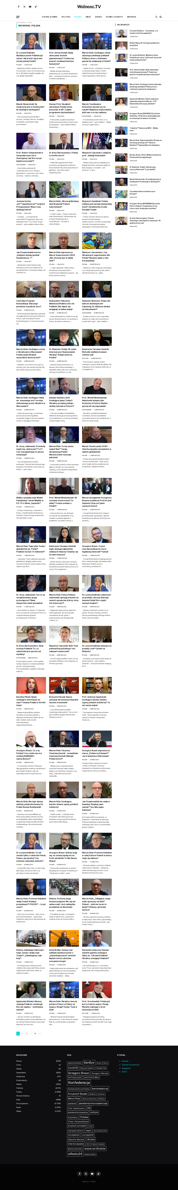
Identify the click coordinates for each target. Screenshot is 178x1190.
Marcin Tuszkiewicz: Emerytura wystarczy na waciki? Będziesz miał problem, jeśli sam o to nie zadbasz (97, 108)
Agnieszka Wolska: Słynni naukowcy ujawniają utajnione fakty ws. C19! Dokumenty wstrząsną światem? (144, 101)
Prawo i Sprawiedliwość (78, 1121)
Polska (77, 17)
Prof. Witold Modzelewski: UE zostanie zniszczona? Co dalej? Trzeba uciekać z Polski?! (63, 501)
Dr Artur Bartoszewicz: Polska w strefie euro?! (63, 154)
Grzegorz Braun (78, 1073)
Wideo (18, 1111)
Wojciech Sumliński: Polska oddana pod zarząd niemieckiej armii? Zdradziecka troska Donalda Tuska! (97, 205)
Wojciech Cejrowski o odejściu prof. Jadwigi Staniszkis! (96, 154)
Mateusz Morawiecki (90, 1099)
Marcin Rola (74, 1098)
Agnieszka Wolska (74, 1063)
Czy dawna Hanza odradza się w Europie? (142, 192)
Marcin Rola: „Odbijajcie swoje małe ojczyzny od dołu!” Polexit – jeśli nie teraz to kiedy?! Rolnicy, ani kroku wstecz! (96, 904)
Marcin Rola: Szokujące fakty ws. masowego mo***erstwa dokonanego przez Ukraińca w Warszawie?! (30, 401)
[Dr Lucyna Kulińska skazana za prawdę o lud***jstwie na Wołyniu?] (97, 634)
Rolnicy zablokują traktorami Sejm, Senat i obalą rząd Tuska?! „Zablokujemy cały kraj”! (30, 954)
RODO (124, 1072)
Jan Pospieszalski (74, 1077)
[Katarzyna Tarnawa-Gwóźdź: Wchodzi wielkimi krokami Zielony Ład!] (97, 337)
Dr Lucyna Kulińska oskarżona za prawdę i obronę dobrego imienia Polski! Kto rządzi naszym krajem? (96, 599)
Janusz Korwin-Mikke (91, 1077)
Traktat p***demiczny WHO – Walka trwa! (144, 129)
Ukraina (91, 1139)
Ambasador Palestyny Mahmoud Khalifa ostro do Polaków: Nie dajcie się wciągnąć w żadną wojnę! (61, 305)
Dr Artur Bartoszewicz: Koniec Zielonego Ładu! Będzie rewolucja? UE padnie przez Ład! (145, 220)
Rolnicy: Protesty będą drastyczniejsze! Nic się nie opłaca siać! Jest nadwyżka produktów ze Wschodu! (62, 902)
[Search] (160, 17)
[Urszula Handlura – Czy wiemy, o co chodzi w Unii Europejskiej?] (121, 33)
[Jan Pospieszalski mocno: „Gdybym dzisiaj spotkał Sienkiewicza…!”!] (31, 240)
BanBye (89, 1062)
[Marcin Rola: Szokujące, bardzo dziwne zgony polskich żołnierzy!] (64, 790)
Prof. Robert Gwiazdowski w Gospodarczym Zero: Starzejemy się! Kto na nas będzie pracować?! (29, 156)
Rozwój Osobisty (114, 17)
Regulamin (126, 1068)
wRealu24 (75, 1154)
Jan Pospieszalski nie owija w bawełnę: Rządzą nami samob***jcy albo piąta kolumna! (96, 805)
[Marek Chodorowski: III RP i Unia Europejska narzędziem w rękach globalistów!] (97, 434)
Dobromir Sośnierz (87, 1068)
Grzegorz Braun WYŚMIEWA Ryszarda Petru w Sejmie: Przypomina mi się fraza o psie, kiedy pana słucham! (145, 206)
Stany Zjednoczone (100, 1131)
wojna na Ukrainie (94, 1148)
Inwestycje (20, 1076)
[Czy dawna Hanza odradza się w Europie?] (121, 194)
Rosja (91, 1126)
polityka (94, 1112)
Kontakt (125, 1061)
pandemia (72, 1104)
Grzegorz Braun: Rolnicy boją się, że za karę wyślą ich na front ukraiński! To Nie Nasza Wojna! (63, 856)
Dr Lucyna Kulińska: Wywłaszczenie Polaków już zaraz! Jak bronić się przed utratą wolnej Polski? (29, 57)
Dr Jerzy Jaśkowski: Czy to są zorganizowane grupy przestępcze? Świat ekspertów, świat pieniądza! (30, 599)
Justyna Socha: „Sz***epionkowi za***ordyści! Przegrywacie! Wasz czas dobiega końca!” (30, 205)
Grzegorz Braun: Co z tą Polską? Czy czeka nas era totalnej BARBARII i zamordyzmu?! (29, 754)
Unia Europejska (76, 1143)
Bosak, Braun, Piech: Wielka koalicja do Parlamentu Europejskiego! (145, 156)
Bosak (99, 1063)
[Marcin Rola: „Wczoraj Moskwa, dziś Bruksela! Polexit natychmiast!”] (64, 189)
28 (35, 1033)
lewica (92, 1094)
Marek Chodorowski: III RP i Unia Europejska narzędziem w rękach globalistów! (96, 449)
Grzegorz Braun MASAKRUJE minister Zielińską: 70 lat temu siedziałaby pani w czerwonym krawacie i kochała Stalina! (145, 116)
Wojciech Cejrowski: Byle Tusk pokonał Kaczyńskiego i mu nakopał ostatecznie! (63, 649)
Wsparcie (131, 17)
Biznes (98, 17)
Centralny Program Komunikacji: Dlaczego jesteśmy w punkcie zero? (28, 304)
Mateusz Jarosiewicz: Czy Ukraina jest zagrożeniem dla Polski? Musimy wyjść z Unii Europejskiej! (96, 256)
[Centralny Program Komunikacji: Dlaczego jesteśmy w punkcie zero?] (31, 289)
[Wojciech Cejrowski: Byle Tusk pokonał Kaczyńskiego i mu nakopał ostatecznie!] (64, 634)
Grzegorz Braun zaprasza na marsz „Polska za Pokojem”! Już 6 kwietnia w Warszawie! (96, 753)
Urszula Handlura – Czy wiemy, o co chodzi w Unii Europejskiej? (144, 32)
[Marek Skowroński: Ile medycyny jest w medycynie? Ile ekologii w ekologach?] (31, 92)
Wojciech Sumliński (75, 1149)
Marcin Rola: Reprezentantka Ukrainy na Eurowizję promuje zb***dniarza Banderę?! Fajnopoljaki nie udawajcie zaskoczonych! (146, 142)
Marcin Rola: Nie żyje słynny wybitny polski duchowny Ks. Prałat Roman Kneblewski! (30, 804)
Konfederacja (79, 1082)
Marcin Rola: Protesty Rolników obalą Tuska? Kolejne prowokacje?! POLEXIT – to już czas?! (31, 902)
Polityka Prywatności (130, 1065)
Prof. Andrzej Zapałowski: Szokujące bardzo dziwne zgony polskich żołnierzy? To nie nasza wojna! (96, 701)
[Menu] (17, 17)
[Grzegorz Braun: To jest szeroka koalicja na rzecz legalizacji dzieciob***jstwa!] (97, 534)
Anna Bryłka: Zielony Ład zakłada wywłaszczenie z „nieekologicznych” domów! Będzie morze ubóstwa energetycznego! (62, 955)
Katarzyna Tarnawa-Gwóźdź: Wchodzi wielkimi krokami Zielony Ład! (95, 352)
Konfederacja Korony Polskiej (78, 1089)
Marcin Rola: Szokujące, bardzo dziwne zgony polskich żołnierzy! (63, 804)
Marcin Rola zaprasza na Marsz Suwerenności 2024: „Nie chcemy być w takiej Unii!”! (62, 256)
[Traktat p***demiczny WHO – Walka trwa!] (121, 131)
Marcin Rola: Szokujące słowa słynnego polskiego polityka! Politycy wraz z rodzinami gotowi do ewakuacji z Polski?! (96, 57)
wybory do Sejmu (90, 1154)
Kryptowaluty (21, 1080)
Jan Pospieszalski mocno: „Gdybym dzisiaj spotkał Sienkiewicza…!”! (28, 255)
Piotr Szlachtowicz (76, 1108)
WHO (88, 1144)
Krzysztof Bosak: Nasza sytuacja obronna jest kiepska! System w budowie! (63, 700)
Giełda (18, 1069)
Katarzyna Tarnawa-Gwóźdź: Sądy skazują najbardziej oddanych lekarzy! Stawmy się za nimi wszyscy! (63, 550)
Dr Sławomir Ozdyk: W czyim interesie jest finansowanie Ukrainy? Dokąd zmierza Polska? (62, 353)
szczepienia (73, 1135)
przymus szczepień (77, 1126)
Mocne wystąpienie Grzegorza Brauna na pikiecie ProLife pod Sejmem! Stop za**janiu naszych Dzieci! (96, 501)
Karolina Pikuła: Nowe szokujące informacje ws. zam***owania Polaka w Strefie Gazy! (31, 701)
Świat (88, 17)
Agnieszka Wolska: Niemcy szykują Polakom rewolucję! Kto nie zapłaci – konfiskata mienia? (29, 1005)
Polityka (66, 17)
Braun (106, 1063)
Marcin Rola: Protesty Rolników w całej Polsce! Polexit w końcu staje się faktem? (97, 855)
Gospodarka (86, 116)
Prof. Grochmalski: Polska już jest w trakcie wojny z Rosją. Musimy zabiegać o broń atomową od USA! (96, 1005)
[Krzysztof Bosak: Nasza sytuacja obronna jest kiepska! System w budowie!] (64, 685)
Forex (18, 1065)
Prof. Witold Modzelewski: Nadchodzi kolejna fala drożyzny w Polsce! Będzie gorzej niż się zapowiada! (95, 401)
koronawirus (100, 1088)
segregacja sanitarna (75, 1131)
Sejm (18, 1100)
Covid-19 (73, 1067)
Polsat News (72, 1117)
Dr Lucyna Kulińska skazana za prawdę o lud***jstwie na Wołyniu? (96, 649)
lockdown (100, 1094)
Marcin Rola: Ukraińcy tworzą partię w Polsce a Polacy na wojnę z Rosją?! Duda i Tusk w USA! (63, 1005)
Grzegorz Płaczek (100, 1073)
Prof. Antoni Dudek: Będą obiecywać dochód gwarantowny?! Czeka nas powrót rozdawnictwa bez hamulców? (61, 58)
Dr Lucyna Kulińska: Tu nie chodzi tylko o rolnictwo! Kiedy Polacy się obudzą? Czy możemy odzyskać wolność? (31, 856)
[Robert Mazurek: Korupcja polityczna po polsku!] (121, 45)
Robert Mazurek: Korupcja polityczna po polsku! (144, 44)
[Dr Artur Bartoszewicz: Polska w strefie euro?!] (64, 141)
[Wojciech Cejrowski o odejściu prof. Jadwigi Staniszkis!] (97, 141)
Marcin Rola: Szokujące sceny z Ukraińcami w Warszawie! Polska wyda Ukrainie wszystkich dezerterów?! (30, 353)
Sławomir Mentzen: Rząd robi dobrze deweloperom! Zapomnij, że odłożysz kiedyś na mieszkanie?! (96, 305)
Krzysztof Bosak (77, 1093)
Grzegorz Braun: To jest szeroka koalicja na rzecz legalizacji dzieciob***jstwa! (95, 549)
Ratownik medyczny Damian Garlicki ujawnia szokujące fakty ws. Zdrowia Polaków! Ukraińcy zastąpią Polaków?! (95, 954)
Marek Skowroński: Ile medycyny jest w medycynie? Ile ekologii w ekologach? (30, 107)
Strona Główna (21, 22)
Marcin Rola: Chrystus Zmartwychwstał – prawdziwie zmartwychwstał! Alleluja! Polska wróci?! (63, 754)
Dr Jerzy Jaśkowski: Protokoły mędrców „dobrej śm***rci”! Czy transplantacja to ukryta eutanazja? (30, 450)
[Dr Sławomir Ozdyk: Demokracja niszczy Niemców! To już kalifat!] (121, 170)
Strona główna (49, 17)
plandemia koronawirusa (78, 1112)
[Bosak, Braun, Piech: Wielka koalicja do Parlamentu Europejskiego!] (121, 157)
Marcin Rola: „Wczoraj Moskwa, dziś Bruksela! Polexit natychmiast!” (64, 204)
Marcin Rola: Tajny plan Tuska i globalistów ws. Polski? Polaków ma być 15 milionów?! (30, 549)
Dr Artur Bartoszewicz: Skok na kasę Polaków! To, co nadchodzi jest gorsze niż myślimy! (29, 650)
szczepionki (88, 1135)
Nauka (19, 1084)
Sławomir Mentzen (76, 1139)
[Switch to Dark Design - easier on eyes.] (156, 17)
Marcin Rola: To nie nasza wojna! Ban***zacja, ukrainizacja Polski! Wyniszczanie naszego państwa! (61, 452)
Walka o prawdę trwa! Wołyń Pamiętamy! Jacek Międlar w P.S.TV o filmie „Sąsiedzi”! (29, 500)
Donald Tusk (101, 1068)
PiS (89, 1108)
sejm (88, 1130)
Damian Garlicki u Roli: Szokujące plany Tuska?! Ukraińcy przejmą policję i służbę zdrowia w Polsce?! (61, 401)
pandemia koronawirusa (93, 1103)
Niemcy (102, 1099)
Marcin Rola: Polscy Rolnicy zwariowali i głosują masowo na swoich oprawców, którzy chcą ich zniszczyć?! (63, 599)
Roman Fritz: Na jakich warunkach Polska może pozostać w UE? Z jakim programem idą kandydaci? (62, 108)
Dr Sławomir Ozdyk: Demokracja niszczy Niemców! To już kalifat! (143, 168)
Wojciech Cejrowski (98, 1144)
